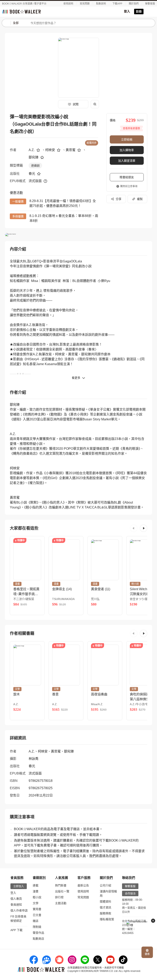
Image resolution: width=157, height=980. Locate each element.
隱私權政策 (107, 919)
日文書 (37, 915)
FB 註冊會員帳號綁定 (18, 918)
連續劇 (35, 165)
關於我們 (134, 3)
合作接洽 (130, 893)
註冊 (139, 11)
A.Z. (32, 150)
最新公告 (83, 885)
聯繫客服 (150, 3)
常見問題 (85, 3)
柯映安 (50, 150)
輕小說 (37, 897)
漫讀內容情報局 (108, 893)
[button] (133, 528)
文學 (35, 903)
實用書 (37, 909)
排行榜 (59, 897)
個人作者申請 (19, 910)
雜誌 (35, 921)
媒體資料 (105, 901)
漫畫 (35, 891)
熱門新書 (60, 885)
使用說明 (68, 3)
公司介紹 (105, 885)
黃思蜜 (70, 150)
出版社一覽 (62, 891)
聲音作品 (38, 932)
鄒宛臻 (33, 157)
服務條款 (105, 913)
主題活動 (60, 903)
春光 (32, 173)
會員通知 (16, 904)
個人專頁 (16, 898)
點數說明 (101, 3)
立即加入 (18, 886)
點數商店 (38, 938)
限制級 (37, 926)
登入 (127, 11)
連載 (35, 885)
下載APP (117, 3)
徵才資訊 (105, 907)
